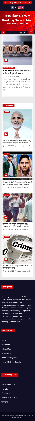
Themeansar (18, 417)
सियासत (4, 402)
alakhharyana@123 (23, 146)
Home (3, 340)
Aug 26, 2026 (9, 229)
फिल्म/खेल (5, 393)
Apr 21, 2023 (9, 77)
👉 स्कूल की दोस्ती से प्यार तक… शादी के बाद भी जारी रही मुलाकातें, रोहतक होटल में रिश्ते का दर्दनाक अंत (17, 184)
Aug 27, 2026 (9, 146)
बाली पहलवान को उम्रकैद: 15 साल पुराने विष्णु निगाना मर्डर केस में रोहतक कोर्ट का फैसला (17, 141)
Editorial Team (6, 349)
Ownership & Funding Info (11, 362)
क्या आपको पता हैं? (8, 385)
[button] (25, 32)
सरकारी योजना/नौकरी (9, 67)
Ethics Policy (6, 353)
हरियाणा (7, 112)
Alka (17, 77)
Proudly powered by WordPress (12, 416)
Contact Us (5, 345)
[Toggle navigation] (21, 32)
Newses (30, 416)
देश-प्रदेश (4, 389)
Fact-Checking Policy (9, 358)
